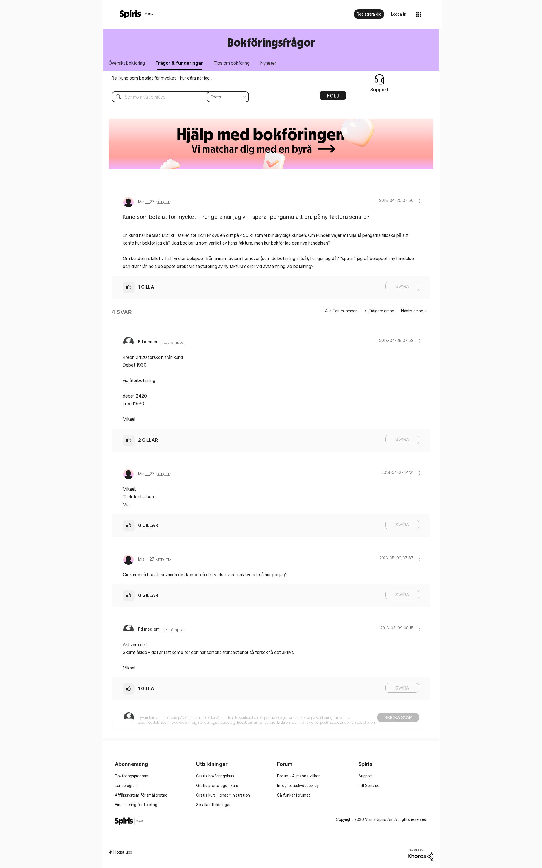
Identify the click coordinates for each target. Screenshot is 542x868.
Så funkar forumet (293, 795)
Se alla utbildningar (213, 804)
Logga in (398, 14)
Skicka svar (398, 717)
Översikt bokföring (126, 63)
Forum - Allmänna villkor (298, 775)
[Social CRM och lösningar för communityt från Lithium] (420, 854)
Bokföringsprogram (131, 775)
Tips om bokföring (232, 63)
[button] (419, 201)
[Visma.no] (136, 14)
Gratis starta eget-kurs (217, 785)
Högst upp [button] (122, 852)
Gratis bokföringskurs (215, 775)
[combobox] (176, 96)
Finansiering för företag (136, 804)
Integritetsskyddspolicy (298, 785)
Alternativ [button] (333, 97)
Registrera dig (369, 14)
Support (365, 775)
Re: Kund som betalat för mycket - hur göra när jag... (162, 78)
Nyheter (268, 63)
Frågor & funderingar (179, 63)
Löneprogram (126, 785)
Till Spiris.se (369, 785)
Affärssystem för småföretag (141, 795)
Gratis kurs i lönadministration (223, 795)
